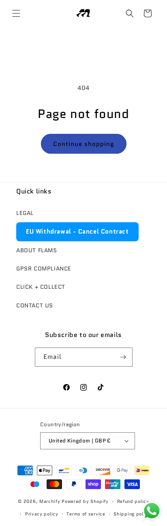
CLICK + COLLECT (40, 287)
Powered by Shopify (85, 501)
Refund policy (133, 501)
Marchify (50, 501)
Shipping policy (131, 514)
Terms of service (85, 514)
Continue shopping (83, 144)
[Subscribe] (123, 357)
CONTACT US (34, 305)
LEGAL (25, 213)
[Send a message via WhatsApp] (152, 511)
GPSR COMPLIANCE (43, 268)
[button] (16, 13)
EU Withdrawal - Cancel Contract (77, 231)
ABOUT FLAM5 (36, 250)
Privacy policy (41, 514)
